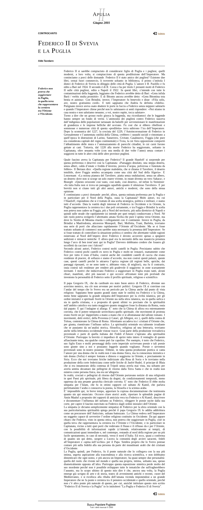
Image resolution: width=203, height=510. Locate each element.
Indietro (161, 33)
